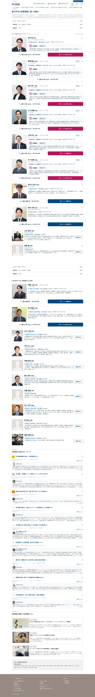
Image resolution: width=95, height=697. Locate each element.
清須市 (61, 665)
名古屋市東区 (32, 423)
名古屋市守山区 (33, 334)
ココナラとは (17, 686)
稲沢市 (40, 665)
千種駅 (44, 311)
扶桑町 (25, 667)
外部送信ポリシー (44, 686)
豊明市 (51, 665)
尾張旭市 (44, 665)
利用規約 (42, 683)
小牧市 (31, 364)
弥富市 (70, 665)
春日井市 (35, 42)
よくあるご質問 (17, 688)
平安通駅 (40, 378)
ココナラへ (15, 1)
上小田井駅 (44, 288)
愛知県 (31, 42)
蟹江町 (32, 667)
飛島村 (36, 667)
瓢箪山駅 (41, 349)
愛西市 (58, 665)
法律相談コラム (17, 684)
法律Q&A (16, 683)
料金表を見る (42, 45)
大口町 (22, 667)
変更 (81, 21)
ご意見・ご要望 (43, 681)
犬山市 (30, 665)
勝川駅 (41, 188)
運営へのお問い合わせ (19, 690)
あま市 (73, 665)
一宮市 (15, 665)
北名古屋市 (66, 665)
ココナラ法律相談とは (19, 681)
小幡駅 (40, 334)
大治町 (29, 667)
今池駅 (40, 408)
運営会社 (67, 681)
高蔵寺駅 (38, 234)
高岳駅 (39, 438)
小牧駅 (36, 364)
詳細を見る (78, 237)
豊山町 (18, 667)
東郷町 (15, 667)
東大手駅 (40, 423)
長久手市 (77, 665)
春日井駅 (42, 42)
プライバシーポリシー (45, 684)
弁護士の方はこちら (78, 1)
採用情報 (67, 683)
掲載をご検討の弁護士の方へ (46, 688)
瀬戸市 (18, 665)
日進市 (54, 665)
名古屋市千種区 (36, 311)
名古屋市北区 (32, 379)
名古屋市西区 (36, 288)
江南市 (33, 665)
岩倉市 (48, 665)
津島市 (26, 665)
